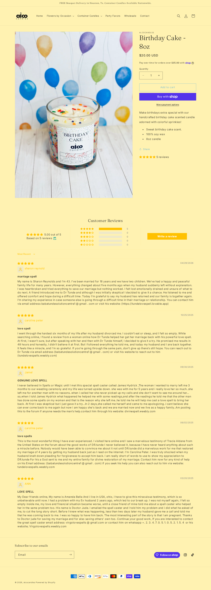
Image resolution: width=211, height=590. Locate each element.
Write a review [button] (167, 236)
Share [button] (146, 149)
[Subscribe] (70, 554)
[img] (25, 263)
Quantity (143, 68)
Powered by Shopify (45, 582)
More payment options (167, 104)
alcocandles (29, 582)
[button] (60, 15)
